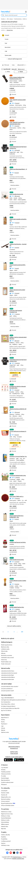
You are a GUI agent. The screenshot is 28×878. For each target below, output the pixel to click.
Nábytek (3, 730)
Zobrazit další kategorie (14, 59)
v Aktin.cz (12, 182)
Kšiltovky (3, 653)
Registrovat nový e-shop (7, 814)
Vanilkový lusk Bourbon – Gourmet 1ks (18, 244)
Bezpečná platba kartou (6, 803)
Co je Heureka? (4, 767)
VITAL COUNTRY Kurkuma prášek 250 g (18, 100)
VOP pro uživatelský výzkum (7, 805)
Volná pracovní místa (6, 774)
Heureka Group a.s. (17, 857)
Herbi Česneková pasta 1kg (16, 194)
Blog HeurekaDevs (5, 780)
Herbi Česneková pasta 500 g (17, 560)
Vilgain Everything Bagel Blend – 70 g (18, 170)
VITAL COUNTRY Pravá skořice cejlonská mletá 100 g (17, 123)
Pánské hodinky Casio (6, 662)
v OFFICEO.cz (13, 595)
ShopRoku (3, 837)
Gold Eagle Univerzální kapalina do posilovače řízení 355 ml (14, 700)
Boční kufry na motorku (6, 655)
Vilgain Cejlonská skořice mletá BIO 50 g (17, 290)
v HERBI (11, 207)
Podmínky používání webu (18, 858)
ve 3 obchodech (13, 401)
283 (22, 632)
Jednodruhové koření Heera (7, 671)
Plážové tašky (4, 651)
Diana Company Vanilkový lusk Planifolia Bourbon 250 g (17, 78)
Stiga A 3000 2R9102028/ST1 (7, 698)
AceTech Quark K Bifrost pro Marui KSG (10, 708)
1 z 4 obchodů (13, 379)
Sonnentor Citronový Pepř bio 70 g (18, 456)
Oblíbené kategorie (6, 642)
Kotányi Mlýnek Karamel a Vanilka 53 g (18, 581)
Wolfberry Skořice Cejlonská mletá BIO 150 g (18, 338)
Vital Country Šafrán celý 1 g (16, 496)
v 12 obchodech (13, 468)
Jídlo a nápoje (10, 19)
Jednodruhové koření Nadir (7, 675)
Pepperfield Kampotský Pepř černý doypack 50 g (14, 154)
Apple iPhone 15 (5, 717)
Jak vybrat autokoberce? (7, 688)
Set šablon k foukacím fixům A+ (8, 706)
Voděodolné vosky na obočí (7, 657)
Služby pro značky (5, 820)
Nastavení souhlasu (5, 799)
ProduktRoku (4, 839)
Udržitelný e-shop (5, 845)
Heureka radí (4, 795)
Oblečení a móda (5, 732)
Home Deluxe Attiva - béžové (8, 704)
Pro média (3, 776)
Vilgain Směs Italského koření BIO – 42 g (14, 228)
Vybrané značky (5, 668)
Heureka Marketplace (6, 818)
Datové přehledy (5, 822)
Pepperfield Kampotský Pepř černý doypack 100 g (18, 360)
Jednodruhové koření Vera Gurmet (9, 673)
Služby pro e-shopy (5, 816)
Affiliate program (5, 824)
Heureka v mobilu (5, 793)
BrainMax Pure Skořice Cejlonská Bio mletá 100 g (18, 387)
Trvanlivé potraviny (18, 19)
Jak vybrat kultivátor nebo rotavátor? (9, 686)
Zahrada (3, 728)
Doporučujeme (5, 715)
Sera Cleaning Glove (5, 702)
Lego (2, 726)
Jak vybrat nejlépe (6, 684)
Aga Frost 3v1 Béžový (6, 710)
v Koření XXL (12, 323)
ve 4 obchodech (13, 161)
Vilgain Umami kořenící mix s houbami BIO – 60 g (17, 516)
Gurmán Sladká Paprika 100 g (17, 607)
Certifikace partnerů (6, 841)
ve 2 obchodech (13, 113)
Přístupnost (4, 784)
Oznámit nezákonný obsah (7, 782)
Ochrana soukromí (5, 801)
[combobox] (14, 15)
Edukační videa (4, 826)
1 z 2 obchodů (13, 449)
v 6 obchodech (13, 352)
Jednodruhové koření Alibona (8, 677)
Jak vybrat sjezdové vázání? (7, 691)
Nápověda (3, 828)
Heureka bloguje (5, 778)
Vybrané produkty (6, 695)
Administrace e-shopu (6, 812)
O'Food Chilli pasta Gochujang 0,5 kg (18, 432)
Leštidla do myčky (5, 649)
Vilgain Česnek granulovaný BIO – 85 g (18, 265)
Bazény (3, 722)
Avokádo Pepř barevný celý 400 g (18, 542)
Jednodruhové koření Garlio (7, 679)
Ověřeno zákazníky (5, 835)
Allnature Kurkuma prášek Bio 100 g (18, 409)
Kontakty (3, 770)
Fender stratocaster (6, 664)
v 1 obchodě (12, 90)
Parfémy (3, 720)
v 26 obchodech (13, 423)
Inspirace (3, 843)
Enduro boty (4, 659)
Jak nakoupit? (4, 791)
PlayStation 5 (4, 724)
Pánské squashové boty (6, 645)
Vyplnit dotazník (14, 753)
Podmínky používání (5, 772)
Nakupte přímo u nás (6, 797)
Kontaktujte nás (14, 748)
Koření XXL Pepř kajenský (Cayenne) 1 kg (16, 311)
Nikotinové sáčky (5, 647)
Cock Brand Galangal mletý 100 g (18, 475)
